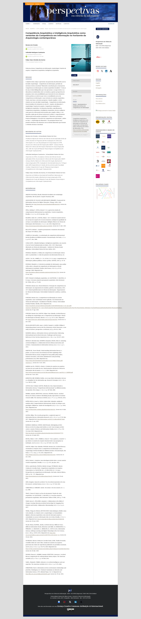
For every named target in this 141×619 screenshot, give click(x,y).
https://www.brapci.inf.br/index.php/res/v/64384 (39, 226)
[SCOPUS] (98, 172)
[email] (59, 603)
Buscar (111, 23)
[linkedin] (76, 603)
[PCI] (70, 592)
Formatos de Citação (80, 134)
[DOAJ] (103, 143)
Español (98, 85)
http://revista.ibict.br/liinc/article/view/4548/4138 (50, 519)
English (98, 83)
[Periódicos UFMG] (103, 167)
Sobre (28, 23)
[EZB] (109, 143)
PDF (75, 75)
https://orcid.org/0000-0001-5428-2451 (36, 49)
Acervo (50, 23)
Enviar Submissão (102, 29)
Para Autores (99, 101)
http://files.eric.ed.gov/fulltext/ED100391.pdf (38, 574)
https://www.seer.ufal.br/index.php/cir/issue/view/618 (42, 319)
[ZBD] (98, 177)
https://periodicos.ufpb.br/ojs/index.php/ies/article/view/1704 (42, 272)
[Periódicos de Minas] (98, 167)
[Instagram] (98, 72)
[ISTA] (103, 149)
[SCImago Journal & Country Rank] (105, 110)
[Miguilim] (98, 158)
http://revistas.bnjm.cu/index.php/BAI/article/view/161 (40, 409)
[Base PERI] (98, 138)
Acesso (37, 4)
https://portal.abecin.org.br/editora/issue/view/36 (39, 476)
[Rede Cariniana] (103, 123)
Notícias (58, 23)
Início (27, 28)
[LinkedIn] (106, 72)
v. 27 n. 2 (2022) (40, 28)
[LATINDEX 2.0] (103, 154)
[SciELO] (109, 167)
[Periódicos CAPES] (109, 163)
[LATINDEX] (98, 154)
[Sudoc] (103, 172)
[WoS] (109, 172)
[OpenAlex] (98, 163)
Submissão (36, 23)
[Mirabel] (103, 158)
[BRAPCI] (109, 138)
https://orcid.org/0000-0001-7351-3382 (35, 56)
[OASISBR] (109, 158)
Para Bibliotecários (100, 103)
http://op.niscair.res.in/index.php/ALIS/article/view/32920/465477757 (44, 433)
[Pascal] (103, 163)
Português (98, 88)
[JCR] (109, 149)
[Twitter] (70, 603)
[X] (102, 72)
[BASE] (104, 138)
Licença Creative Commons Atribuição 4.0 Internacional (80, 606)
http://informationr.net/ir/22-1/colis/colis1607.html (50, 419)
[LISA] (109, 154)
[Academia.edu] (111, 72)
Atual (44, 23)
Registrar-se (30, 4)
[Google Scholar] (98, 149)
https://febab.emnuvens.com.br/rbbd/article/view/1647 (41, 454)
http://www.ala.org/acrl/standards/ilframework (47, 204)
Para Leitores (99, 98)
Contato (66, 23)
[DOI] (98, 123)
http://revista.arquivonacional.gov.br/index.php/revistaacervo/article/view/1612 (47, 549)
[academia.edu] (81, 603)
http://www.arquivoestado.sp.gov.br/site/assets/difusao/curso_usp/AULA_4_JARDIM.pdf (49, 372)
